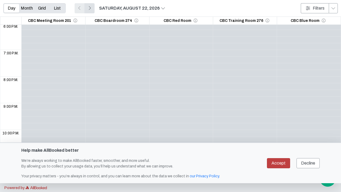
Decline (308, 163)
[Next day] (89, 8)
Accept (278, 163)
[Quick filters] (333, 8)
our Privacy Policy (204, 176)
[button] (75, 21)
